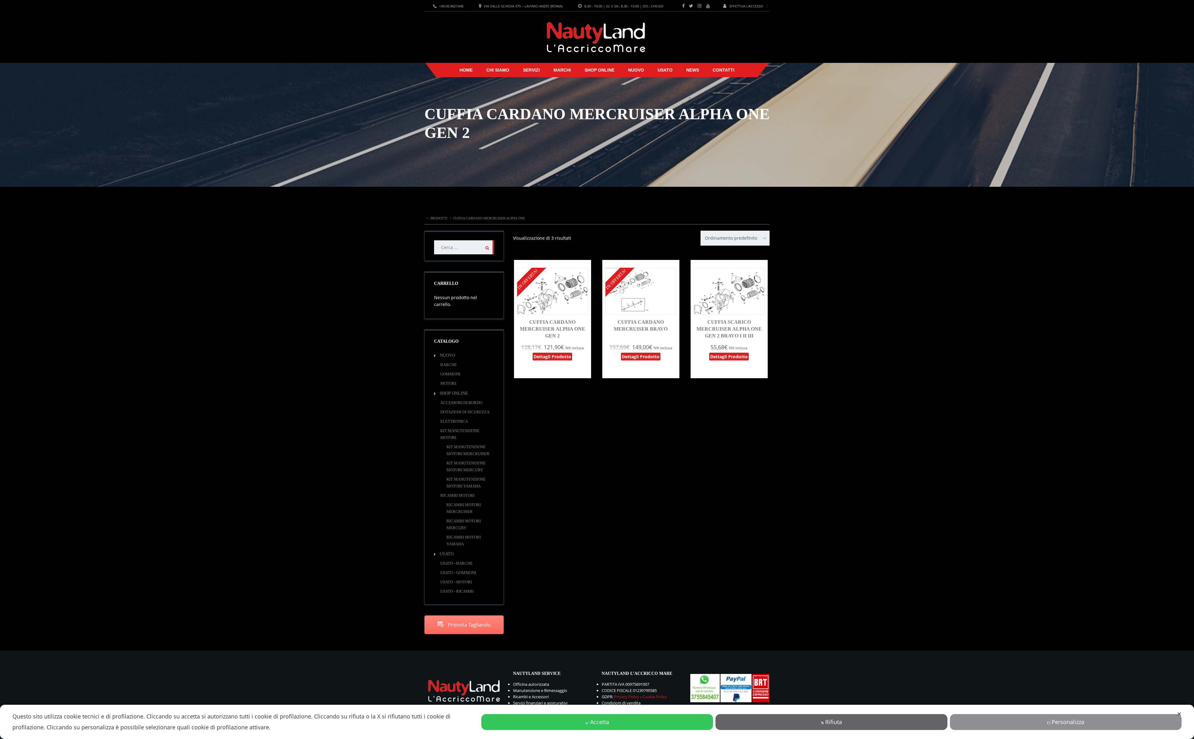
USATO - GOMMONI (458, 572)
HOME (466, 70)
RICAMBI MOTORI (457, 495)
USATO (665, 70)
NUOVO (636, 70)
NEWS (692, 70)
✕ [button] (1179, 714)
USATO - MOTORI (456, 582)
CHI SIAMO (497, 70)
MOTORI (448, 383)
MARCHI (562, 70)
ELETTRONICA (454, 421)
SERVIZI (531, 70)
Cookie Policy (654, 696)
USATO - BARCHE (456, 563)
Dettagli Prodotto (552, 357)
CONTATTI (723, 70)
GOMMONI (450, 374)
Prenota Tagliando (469, 624)
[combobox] (735, 238)
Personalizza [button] (1068, 722)
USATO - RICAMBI (457, 591)
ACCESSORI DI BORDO (461, 402)
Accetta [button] (599, 722)
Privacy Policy (626, 696)
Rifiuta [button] (833, 722)
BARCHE (448, 364)
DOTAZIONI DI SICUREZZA (464, 412)
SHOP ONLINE (599, 70)
